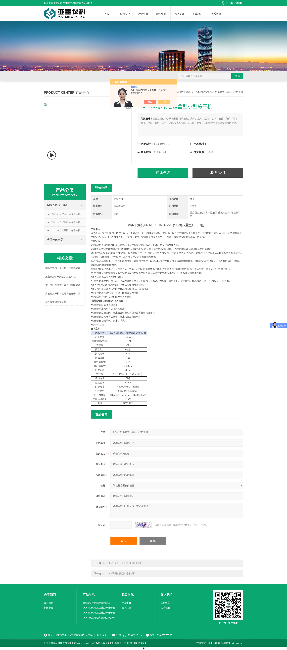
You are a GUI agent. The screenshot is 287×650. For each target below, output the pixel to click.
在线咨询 (163, 173)
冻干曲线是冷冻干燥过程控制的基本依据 (64, 285)
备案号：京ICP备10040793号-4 (130, 643)
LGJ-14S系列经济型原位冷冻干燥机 (98, 618)
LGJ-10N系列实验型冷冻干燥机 (119, 573)
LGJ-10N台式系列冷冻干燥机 (65, 214)
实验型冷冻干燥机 (57, 205)
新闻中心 (161, 13)
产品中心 (143, 13)
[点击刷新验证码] (143, 525)
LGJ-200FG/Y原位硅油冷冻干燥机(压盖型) (99, 613)
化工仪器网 (214, 643)
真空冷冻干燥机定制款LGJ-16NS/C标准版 (97, 603)
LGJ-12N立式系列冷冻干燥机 (65, 222)
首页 (106, 13)
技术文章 (180, 13)
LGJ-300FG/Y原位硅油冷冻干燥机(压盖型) (99, 608)
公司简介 (125, 13)
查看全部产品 (55, 239)
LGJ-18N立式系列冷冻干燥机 (65, 230)
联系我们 (216, 13)
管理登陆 (225, 643)
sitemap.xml (237, 643)
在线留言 (198, 13)
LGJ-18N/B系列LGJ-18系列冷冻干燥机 (122, 563)
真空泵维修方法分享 (55, 302)
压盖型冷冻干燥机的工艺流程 (60, 276)
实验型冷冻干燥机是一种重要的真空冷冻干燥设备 (64, 268)
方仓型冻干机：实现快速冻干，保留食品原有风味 (64, 293)
